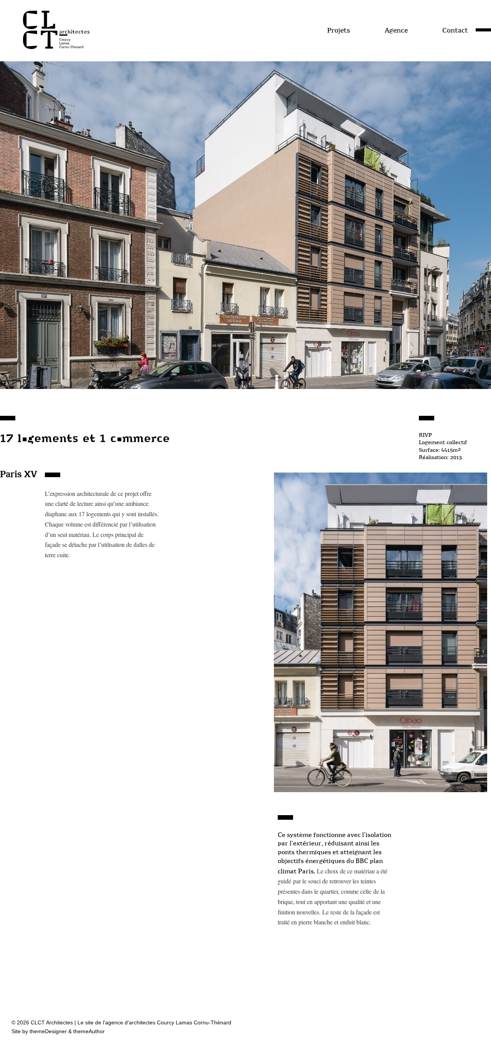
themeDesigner (48, 1031)
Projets (338, 30)
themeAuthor (89, 1031)
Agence (396, 30)
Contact (455, 30)
